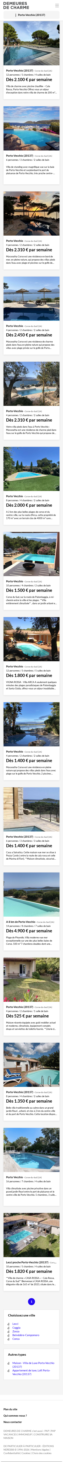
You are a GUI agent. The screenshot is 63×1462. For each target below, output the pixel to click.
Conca (16, 1338)
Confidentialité (12, 1453)
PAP (46, 1431)
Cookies (26, 1453)
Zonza (15, 1331)
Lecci (15, 1323)
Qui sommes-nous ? (15, 1415)
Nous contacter (13, 1421)
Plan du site (10, 1409)
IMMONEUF (25, 1434)
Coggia (16, 1327)
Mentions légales (40, 1449)
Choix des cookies (41, 1453)
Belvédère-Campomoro (25, 1335)
